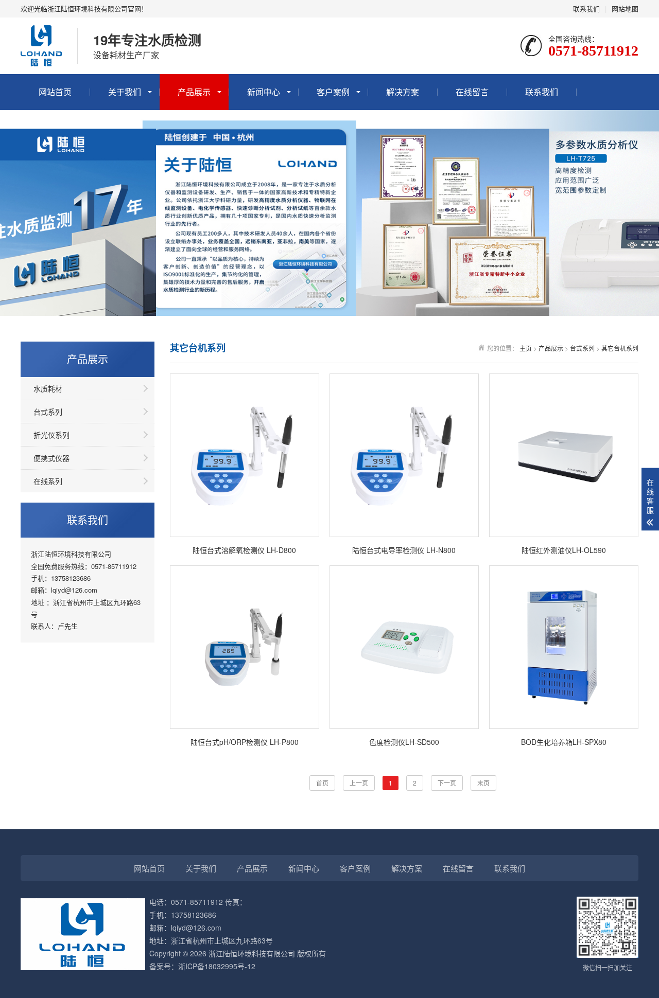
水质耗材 (47, 388)
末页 (483, 782)
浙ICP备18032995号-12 (216, 966)
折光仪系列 (51, 435)
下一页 (447, 782)
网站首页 (55, 92)
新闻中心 (263, 92)
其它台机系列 (619, 348)
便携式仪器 (51, 458)
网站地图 (625, 8)
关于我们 (124, 92)
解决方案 (402, 92)
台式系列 (47, 411)
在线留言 (472, 92)
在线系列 (47, 481)
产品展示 (194, 92)
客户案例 (333, 92)
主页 (525, 348)
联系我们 (586, 8)
